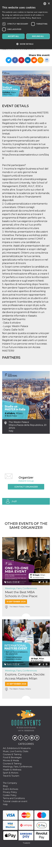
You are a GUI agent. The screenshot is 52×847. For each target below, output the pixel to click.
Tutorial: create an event (15, 801)
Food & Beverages (12, 757)
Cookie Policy (9, 795)
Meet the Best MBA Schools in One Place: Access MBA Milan (21, 594)
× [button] (49, 3)
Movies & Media (11, 760)
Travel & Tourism (11, 776)
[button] (26, 44)
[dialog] (26, 24)
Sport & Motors (10, 772)
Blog (5, 786)
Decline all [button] (38, 36)
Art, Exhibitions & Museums (16, 748)
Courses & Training (12, 754)
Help (5, 804)
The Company (10, 783)
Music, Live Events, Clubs (15, 751)
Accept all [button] (13, 36)
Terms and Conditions (14, 798)
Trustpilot (26, 843)
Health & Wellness (12, 769)
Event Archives (10, 789)
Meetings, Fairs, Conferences (21, 588)
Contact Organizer (26, 486)
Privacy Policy (10, 792)
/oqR (14, 501)
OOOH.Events (29, 728)
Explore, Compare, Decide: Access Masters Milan (25, 676)
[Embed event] (40, 60)
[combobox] (44, 3)
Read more (36, 18)
